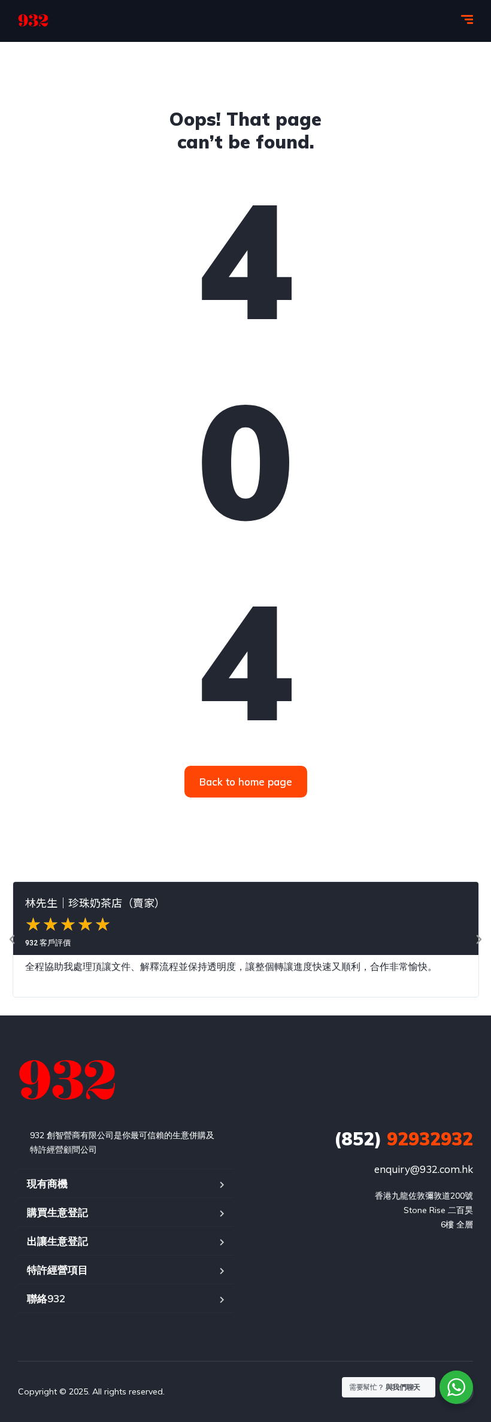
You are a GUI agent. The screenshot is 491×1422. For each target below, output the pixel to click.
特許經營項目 (57, 1269)
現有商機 (47, 1183)
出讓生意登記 (57, 1241)
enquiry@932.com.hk (423, 1169)
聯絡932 (46, 1298)
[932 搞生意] (33, 21)
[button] (12, 939)
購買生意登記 (57, 1212)
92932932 (403, 1138)
